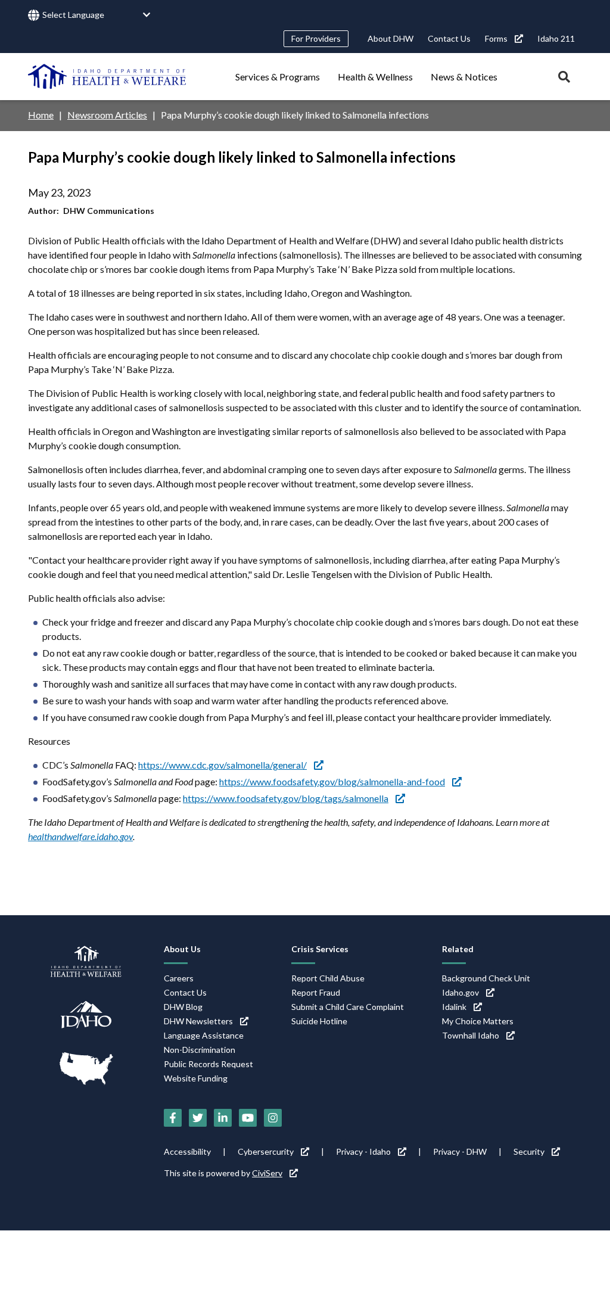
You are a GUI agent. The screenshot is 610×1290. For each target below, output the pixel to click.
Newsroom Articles (107, 114)
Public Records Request (208, 1064)
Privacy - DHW (460, 1151)
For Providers (316, 38)
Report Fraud (315, 992)
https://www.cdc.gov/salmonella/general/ (222, 764)
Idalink (454, 1007)
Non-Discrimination (199, 1050)
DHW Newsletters (198, 1021)
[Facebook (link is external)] (173, 1118)
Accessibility (187, 1151)
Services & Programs (277, 76)
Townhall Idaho (470, 1035)
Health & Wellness (375, 76)
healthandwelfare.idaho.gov (80, 836)
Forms (496, 38)
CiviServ (267, 1173)
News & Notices (464, 76)
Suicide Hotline (319, 1021)
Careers (179, 978)
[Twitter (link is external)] (198, 1118)
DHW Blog (183, 1007)
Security (528, 1151)
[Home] (107, 76)
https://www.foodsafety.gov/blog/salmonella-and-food (332, 781)
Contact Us (449, 38)
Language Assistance (204, 1035)
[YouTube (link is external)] (248, 1118)
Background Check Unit (486, 978)
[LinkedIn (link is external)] (223, 1118)
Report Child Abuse (328, 978)
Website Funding (196, 1078)
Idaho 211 (556, 38)
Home (41, 114)
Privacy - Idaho (363, 1151)
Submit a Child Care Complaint (347, 1007)
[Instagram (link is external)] (273, 1118)
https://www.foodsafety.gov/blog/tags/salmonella (285, 798)
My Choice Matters (477, 1021)
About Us (182, 949)
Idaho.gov (460, 992)
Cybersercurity (266, 1151)
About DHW (390, 38)
